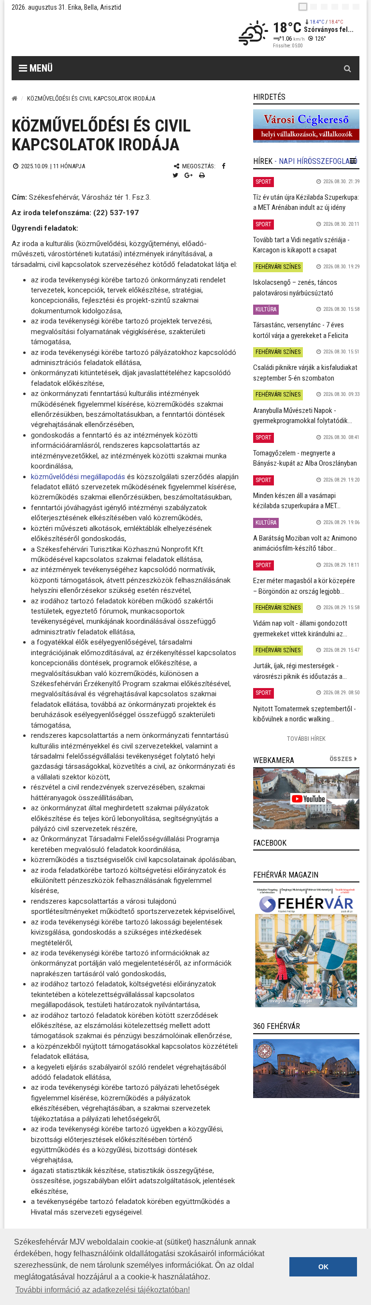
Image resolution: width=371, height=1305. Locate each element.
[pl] (324, 7)
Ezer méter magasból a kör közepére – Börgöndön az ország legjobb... (304, 585)
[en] (313, 7)
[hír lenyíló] (352, 161)
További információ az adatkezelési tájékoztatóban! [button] (102, 1290)
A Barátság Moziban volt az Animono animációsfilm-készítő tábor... (305, 543)
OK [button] (323, 1267)
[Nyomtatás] (202, 175)
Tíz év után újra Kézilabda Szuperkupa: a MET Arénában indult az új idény (306, 202)
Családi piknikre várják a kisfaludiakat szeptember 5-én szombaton (305, 372)
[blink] (356, 7)
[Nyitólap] (14, 98)
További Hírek (306, 738)
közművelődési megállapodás (78, 476)
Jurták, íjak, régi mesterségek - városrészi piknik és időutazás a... (300, 670)
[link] (306, 126)
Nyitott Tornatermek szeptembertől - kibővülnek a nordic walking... (304, 713)
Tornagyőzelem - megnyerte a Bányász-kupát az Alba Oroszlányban (305, 458)
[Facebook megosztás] (223, 166)
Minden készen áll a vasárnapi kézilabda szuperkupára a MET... (297, 500)
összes (340, 758)
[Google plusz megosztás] (189, 175)
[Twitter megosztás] (175, 175)
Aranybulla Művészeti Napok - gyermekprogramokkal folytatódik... (302, 415)
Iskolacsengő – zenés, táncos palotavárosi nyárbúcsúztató (295, 287)
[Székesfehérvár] (100, 34)
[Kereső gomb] (347, 68)
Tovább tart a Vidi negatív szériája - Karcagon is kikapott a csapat (301, 244)
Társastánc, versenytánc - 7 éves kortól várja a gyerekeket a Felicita (300, 330)
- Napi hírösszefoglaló (315, 161)
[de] (334, 7)
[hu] (303, 7)
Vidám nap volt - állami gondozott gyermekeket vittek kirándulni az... (300, 628)
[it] (345, 7)
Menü (40, 68)
